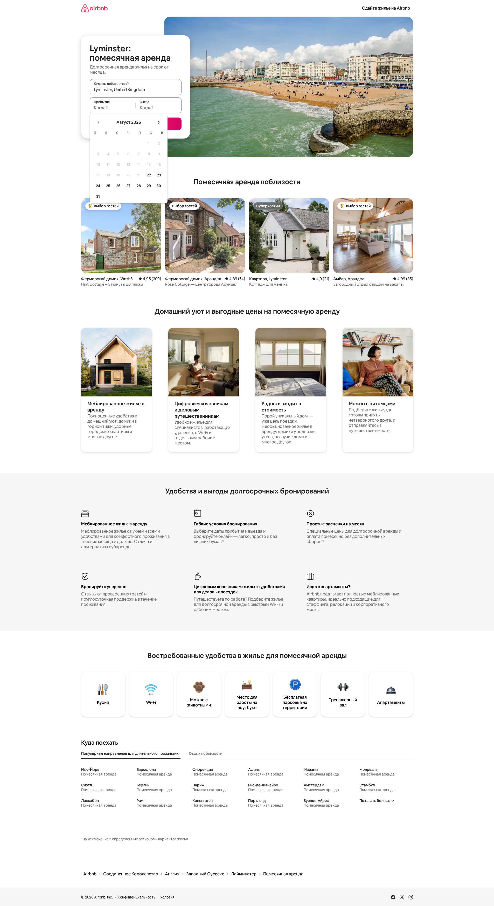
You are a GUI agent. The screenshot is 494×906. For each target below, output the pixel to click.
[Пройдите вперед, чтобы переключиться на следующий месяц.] (158, 122)
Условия (167, 897)
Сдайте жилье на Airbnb (386, 8)
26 (118, 185)
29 (149, 185)
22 (149, 175)
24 (98, 185)
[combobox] (135, 89)
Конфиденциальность (136, 897)
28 (139, 185)
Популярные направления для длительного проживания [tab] (130, 753)
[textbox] (112, 108)
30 (159, 185)
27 (128, 185)
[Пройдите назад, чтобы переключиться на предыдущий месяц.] (98, 122)
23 (159, 175)
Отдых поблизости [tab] (205, 753)
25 (108, 185)
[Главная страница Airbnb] (94, 8)
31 (98, 196)
